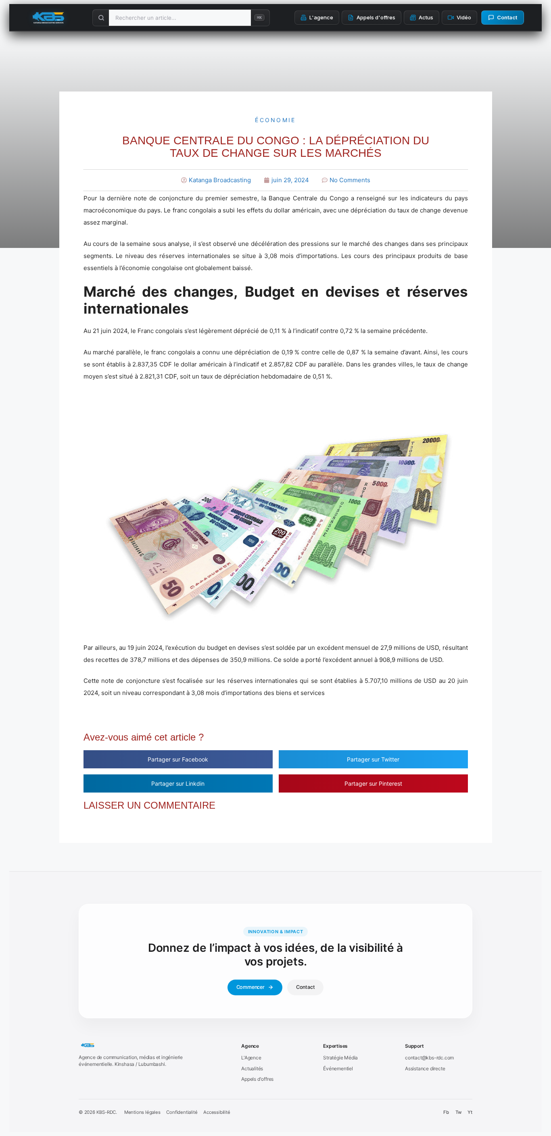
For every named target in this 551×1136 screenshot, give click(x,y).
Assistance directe (425, 1068)
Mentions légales (142, 1112)
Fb (446, 1112)
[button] (178, 759)
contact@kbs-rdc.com (429, 1058)
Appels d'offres (257, 1079)
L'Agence (251, 1058)
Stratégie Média (340, 1058)
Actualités (252, 1068)
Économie (275, 120)
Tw (458, 1112)
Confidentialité (181, 1112)
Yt (470, 1112)
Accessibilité (216, 1112)
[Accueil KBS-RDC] (153, 1045)
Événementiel (338, 1068)
